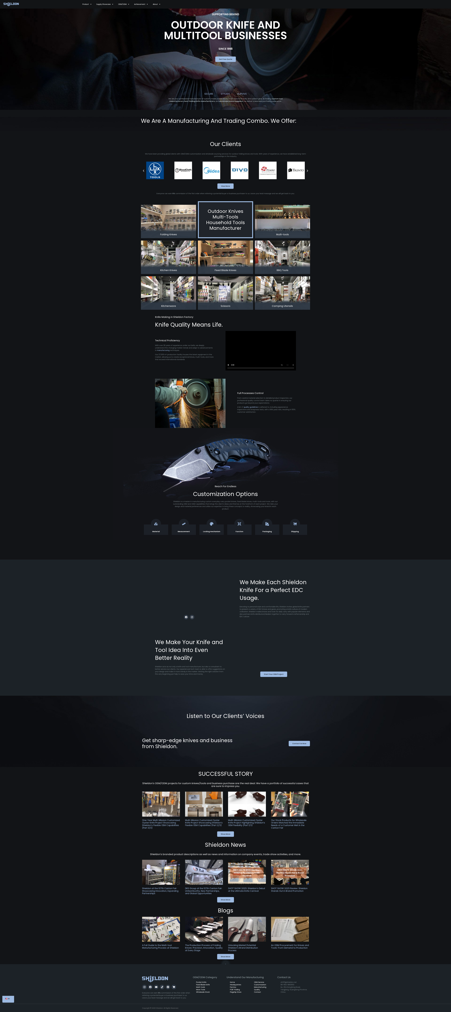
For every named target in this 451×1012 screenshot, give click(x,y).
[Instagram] (192, 617)
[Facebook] (186, 617)
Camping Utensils (282, 306)
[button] (143, 170)
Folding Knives (168, 234)
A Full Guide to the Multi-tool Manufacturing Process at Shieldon (160, 946)
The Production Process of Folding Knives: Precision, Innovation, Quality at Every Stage (204, 948)
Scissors (225, 306)
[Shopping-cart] (173, 987)
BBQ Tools (282, 270)
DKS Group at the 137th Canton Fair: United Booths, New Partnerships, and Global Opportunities (203, 891)
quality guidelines (251, 407)
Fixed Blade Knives (225, 270)
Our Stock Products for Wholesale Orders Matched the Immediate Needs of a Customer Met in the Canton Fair (288, 824)
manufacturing (163, 350)
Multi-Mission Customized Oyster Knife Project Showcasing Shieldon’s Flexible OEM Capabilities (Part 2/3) (204, 823)
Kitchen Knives (168, 270)
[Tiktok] (162, 987)
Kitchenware (168, 306)
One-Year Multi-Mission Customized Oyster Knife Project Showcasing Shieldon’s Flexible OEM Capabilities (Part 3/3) (161, 824)
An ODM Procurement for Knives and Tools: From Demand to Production (290, 946)
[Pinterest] (168, 987)
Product (85, 4)
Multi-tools (282, 234)
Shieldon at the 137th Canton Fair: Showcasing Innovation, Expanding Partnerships (160, 891)
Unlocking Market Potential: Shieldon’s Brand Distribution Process (243, 948)
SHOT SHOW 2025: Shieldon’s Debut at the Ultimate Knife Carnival (246, 889)
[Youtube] (156, 987)
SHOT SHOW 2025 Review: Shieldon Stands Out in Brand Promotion (289, 889)
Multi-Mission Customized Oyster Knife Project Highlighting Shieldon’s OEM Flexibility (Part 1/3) (246, 823)
